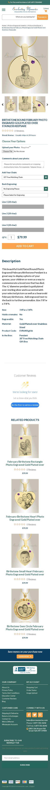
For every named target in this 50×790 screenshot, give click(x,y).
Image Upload (31, 693)
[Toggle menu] (4, 9)
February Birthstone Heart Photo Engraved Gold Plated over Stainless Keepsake (25, 519)
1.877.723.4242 (36, 2)
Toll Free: (30, 726)
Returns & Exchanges (10, 716)
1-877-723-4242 (39, 723)
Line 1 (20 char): (9, 202)
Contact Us (6, 719)
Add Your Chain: (9, 172)
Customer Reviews (9, 699)
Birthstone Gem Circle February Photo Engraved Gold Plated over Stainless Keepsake (25, 629)
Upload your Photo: (15, 147)
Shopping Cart (32, 687)
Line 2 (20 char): (9, 213)
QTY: (4, 237)
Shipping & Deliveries (10, 713)
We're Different (8, 722)
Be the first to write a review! (25, 405)
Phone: (29, 723)
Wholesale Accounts (10, 724)
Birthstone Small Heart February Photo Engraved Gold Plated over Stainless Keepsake (25, 574)
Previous (2, 104)
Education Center (8, 696)
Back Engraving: (9, 184)
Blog (3, 701)
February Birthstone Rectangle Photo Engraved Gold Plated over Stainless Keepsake (25, 464)
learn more (24, 656)
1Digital (31, 786)
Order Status (31, 690)
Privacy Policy (7, 690)
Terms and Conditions (10, 693)
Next (47, 104)
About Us (5, 687)
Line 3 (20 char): (9, 225)
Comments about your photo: (15, 158)
